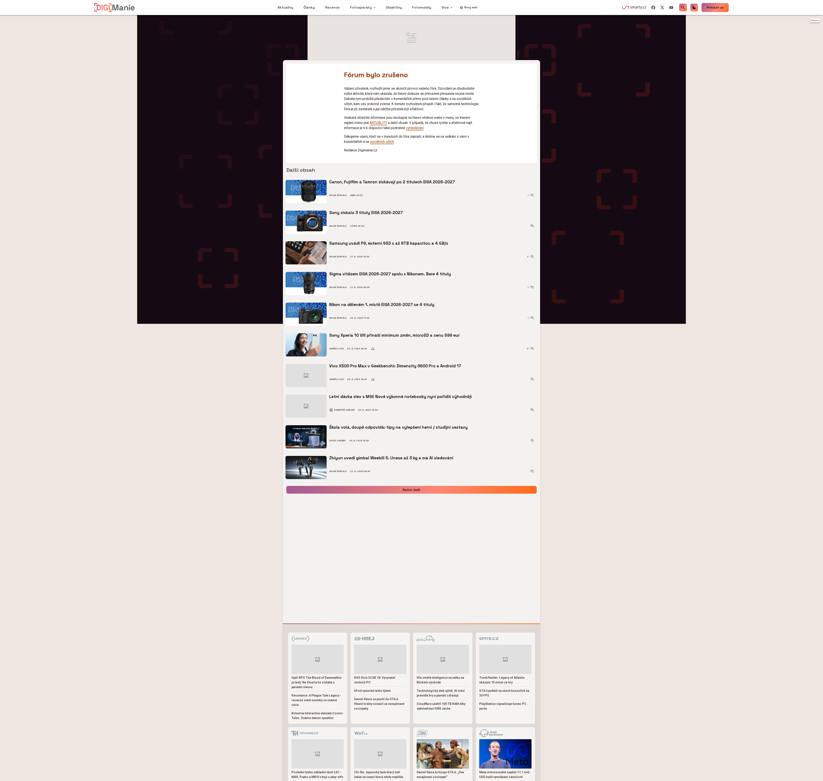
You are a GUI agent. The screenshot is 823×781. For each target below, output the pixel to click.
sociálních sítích (382, 142)
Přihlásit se (715, 7)
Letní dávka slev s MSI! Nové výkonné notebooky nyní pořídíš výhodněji (400, 396)
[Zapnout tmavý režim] (694, 7)
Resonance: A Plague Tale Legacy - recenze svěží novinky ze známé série (316, 700)
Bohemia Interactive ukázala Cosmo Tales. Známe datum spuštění (317, 716)
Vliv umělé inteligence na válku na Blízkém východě (440, 680)
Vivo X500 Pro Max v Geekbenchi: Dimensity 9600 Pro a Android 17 (395, 366)
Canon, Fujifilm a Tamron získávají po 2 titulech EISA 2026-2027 (392, 182)
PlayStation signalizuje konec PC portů (502, 706)
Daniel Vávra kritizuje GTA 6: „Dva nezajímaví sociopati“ (440, 774)
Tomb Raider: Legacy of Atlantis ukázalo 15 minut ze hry (502, 680)
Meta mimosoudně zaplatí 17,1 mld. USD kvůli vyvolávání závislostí (504, 774)
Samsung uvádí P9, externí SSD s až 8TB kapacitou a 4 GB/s (388, 243)
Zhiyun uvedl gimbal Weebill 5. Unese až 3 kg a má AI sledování (391, 458)
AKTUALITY (378, 123)
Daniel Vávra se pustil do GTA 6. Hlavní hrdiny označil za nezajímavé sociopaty (379, 703)
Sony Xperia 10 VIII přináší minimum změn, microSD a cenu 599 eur (394, 335)
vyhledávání (415, 128)
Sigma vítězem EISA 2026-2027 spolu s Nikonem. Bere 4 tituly (390, 274)
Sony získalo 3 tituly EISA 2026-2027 (366, 212)
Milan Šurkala (338, 195)
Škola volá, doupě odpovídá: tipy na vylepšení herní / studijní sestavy (398, 427)
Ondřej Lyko (336, 348)
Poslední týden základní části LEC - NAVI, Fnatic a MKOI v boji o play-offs (317, 774)
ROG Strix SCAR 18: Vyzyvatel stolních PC (374, 680)
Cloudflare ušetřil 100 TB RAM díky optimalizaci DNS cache (441, 706)
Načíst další (411, 490)
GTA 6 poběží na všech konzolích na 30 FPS (504, 693)
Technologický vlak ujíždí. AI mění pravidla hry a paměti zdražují (441, 693)
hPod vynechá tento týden (372, 690)
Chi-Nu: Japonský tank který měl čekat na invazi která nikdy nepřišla (378, 774)
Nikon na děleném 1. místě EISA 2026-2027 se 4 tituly (381, 304)
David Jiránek (337, 440)
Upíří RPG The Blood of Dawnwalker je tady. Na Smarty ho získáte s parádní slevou (316, 682)
